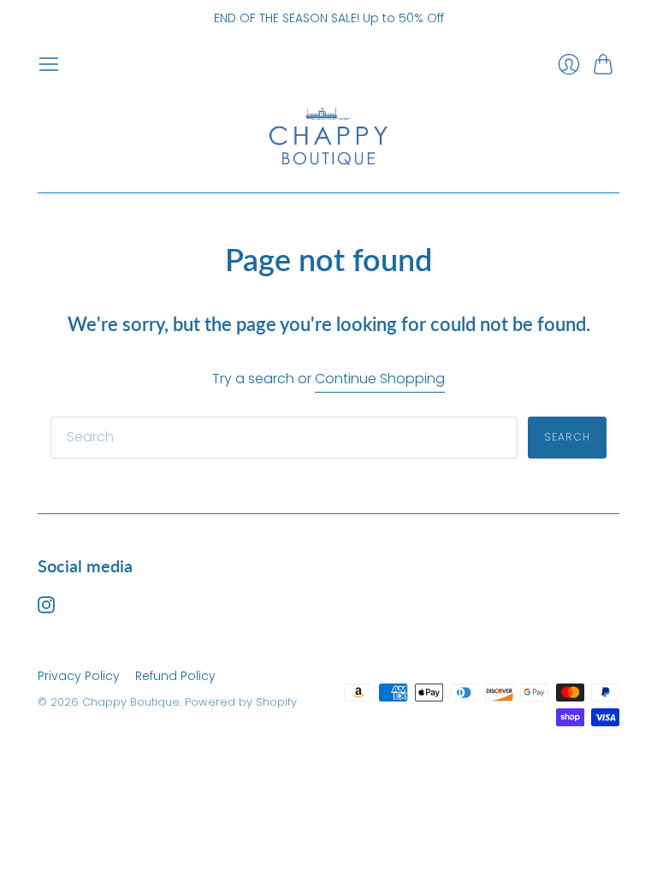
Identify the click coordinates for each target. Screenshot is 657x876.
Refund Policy (175, 675)
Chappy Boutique (131, 702)
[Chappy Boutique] (328, 134)
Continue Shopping (380, 379)
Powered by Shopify (241, 702)
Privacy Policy (79, 675)
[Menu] (49, 64)
